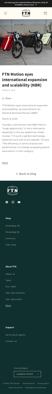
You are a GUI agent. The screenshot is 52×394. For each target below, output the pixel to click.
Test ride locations (15, 293)
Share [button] (8, 98)
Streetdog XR (13, 225)
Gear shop (11, 244)
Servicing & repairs (15, 335)
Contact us (11, 341)
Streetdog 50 (12, 232)
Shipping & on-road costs (35, 388)
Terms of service (15, 388)
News (8, 305)
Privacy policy (43, 383)
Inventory (11, 238)
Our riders (11, 286)
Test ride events (14, 299)
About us (10, 274)
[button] (5, 13)
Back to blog (27, 173)
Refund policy (29, 383)
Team (8, 280)
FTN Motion (15, 383)
